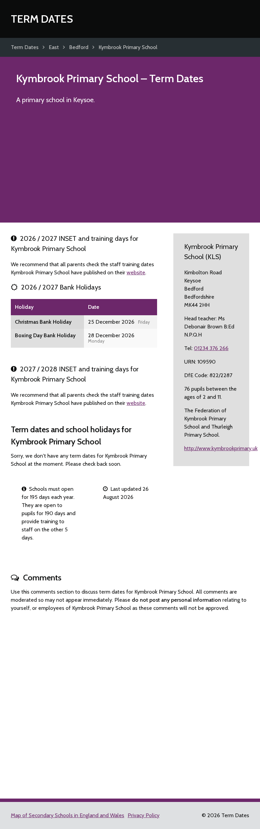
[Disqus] (130, 702)
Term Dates (42, 18)
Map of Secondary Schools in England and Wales (67, 815)
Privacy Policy (143, 815)
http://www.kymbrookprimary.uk (221, 448)
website (136, 272)
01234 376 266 (211, 348)
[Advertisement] (130, 166)
